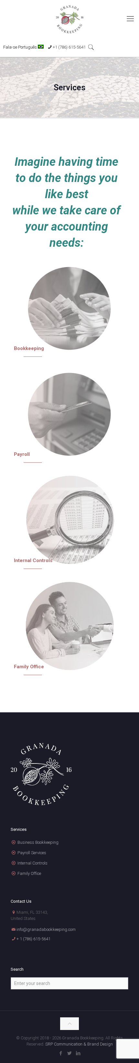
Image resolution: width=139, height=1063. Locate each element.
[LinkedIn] (78, 1053)
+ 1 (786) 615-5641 (33, 938)
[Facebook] (61, 1053)
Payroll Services (31, 852)
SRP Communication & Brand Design (79, 1044)
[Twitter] (69, 1053)
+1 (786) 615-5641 (69, 47)
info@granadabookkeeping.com (46, 929)
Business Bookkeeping (38, 842)
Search (17, 969)
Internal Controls (32, 863)
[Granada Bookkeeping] (69, 18)
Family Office (29, 873)
